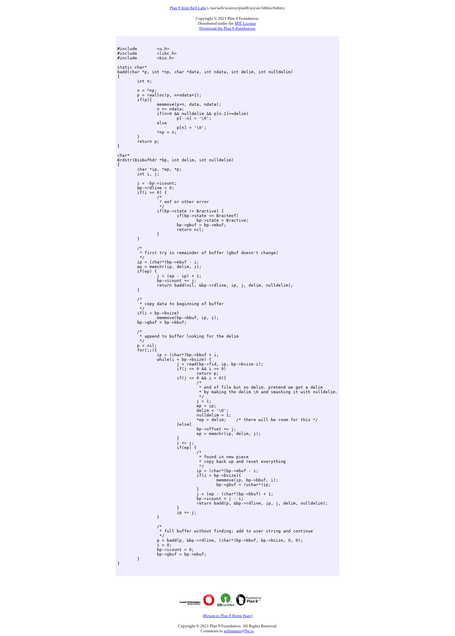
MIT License (245, 23)
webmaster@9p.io (239, 631)
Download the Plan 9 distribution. (227, 28)
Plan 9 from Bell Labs (188, 8)
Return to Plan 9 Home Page (227, 615)
